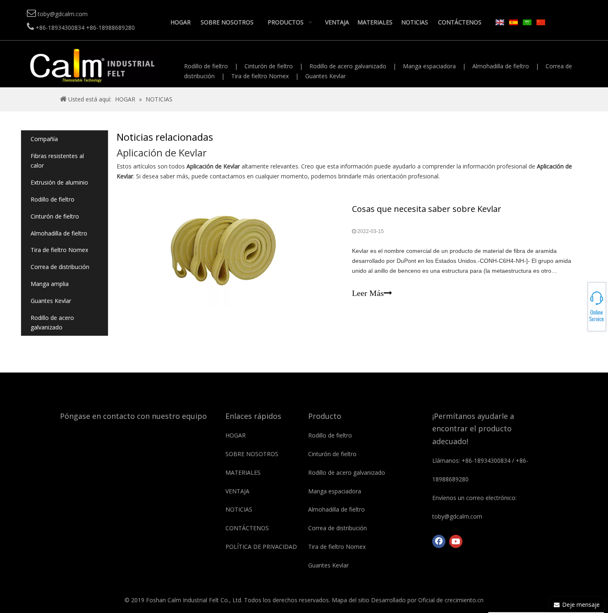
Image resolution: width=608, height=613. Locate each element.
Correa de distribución (60, 267)
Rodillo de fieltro (206, 66)
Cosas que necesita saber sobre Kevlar (426, 208)
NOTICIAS (238, 509)
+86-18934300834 (579, 301)
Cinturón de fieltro (268, 66)
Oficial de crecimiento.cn (451, 600)
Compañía (44, 139)
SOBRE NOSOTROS (251, 454)
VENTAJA (237, 491)
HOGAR (235, 435)
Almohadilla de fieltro (500, 66)
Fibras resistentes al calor (57, 161)
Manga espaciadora (429, 66)
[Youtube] (455, 541)
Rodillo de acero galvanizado (347, 66)
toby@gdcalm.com (579, 306)
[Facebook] (438, 541)
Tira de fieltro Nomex (260, 76)
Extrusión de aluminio (59, 182)
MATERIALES (243, 472)
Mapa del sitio (350, 600)
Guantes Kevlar (325, 76)
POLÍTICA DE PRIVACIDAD (261, 546)
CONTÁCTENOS (247, 528)
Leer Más (368, 293)
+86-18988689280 (579, 304)
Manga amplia (50, 284)
